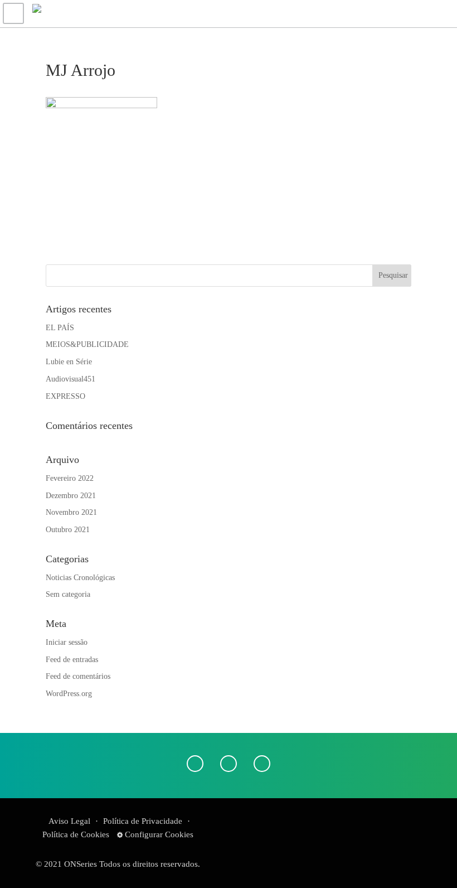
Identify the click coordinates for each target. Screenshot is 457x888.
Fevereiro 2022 (70, 478)
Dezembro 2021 (71, 495)
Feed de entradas (72, 659)
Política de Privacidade (142, 821)
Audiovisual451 (70, 379)
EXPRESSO (65, 396)
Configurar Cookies (158, 834)
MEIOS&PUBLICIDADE (87, 344)
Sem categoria (68, 594)
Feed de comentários (78, 676)
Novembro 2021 (71, 512)
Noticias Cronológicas (80, 577)
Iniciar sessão (66, 642)
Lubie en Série (69, 362)
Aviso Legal (69, 821)
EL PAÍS (60, 328)
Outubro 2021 (68, 529)
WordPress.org (69, 693)
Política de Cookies (75, 834)
